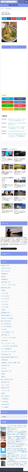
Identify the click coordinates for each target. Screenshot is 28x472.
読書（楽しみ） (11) (6, 371)
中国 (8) (3, 290)
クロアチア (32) (5, 298)
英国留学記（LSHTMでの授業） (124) (10, 362)
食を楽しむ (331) (5, 265)
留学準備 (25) (4, 359)
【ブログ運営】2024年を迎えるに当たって (17, 131)
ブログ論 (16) (4, 401)
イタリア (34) (4, 293)
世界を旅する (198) (5, 287)
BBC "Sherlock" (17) (6, 354)
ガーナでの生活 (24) (6, 323)
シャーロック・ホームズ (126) (8, 337)
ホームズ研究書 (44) (6, 348)
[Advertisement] (14, 59)
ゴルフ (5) (3, 368)
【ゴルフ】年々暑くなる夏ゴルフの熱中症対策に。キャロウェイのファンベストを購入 (17, 427)
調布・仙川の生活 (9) (6, 321)
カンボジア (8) (4, 307)
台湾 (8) (3, 309)
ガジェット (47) (5, 385)
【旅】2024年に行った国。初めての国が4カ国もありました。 (17, 124)
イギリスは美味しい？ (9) (7, 332)
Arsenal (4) (3, 329)
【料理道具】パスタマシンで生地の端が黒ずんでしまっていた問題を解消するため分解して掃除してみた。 (17, 433)
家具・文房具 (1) (5, 396)
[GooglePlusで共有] (14, 18)
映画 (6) (3, 373)
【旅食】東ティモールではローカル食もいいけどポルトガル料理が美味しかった (17, 120)
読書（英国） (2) (5, 334)
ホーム (3, 8)
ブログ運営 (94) (4, 398)
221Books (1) (4, 340)
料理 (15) (3, 276)
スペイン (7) (4, 301)
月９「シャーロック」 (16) (7, 343)
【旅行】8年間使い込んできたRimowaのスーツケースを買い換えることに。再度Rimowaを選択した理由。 (17, 463)
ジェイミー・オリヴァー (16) (8, 284)
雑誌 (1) (3, 376)
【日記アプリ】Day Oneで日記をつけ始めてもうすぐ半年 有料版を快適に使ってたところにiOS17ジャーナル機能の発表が (17, 135)
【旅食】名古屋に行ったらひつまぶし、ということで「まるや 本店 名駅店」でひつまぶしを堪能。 (17, 444)
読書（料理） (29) (5, 282)
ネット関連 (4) (4, 407)
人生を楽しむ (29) (5, 365)
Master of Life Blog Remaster (11, 469)
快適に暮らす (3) (5, 382)
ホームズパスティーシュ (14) (8, 351)
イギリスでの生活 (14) (6, 326)
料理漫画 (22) (4, 279)
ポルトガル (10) (5, 296)
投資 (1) (3, 393)
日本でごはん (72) (5, 271)
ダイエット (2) (5, 390)
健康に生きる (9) (5, 387)
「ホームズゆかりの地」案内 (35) (9, 346)
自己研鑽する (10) (5, 312)
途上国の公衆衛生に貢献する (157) (9, 357)
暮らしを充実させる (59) (7, 379)
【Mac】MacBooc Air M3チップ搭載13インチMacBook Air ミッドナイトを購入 (17, 127)
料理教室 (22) (4, 273)
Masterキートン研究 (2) (7, 318)
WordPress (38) (5, 404)
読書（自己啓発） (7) (6, 315)
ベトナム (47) (4, 304)
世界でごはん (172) (6, 268)
